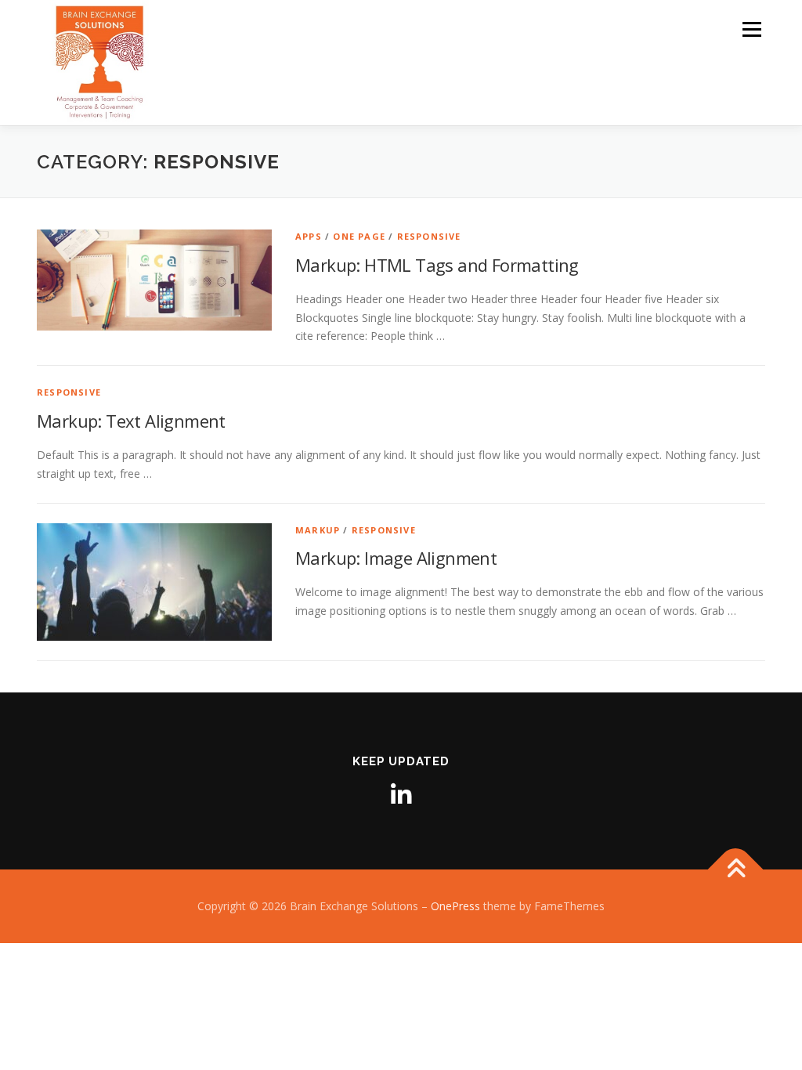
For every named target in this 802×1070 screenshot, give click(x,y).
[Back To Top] (736, 870)
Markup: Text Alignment (131, 420)
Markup (317, 530)
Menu (751, 29)
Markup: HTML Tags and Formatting (437, 265)
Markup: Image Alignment (396, 557)
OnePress (455, 905)
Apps (308, 236)
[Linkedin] (401, 795)
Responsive (429, 236)
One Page (359, 236)
